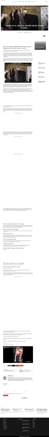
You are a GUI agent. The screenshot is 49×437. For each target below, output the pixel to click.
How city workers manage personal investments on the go (41, 67)
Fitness (39, 80)
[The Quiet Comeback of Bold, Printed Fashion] (18, 403)
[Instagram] (3, 427)
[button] (46, 1)
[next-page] (44, 36)
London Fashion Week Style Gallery (9, 370)
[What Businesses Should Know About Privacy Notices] (36, 77)
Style (24, 23)
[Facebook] (3, 426)
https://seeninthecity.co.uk (11, 376)
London (36, 45)
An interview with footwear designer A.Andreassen (24, 371)
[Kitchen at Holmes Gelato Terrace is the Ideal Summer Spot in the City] (40, 42)
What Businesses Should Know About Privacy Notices (41, 77)
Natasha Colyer (20, 32)
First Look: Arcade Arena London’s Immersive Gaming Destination (41, 63)
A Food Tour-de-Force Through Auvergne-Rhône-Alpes (25, 430)
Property (39, 71)
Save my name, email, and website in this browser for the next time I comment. (13, 393)
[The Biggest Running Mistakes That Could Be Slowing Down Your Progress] (36, 82)
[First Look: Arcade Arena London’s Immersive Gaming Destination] (36, 63)
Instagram (5, 427)
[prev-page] (43, 36)
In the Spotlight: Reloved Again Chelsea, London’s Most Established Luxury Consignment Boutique (42, 410)
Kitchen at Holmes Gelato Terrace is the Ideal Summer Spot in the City (39, 47)
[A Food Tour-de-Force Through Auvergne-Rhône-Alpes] (20, 431)
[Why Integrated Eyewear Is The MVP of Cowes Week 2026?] (30, 403)
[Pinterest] (3, 428)
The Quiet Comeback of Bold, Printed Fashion (17, 409)
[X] (3, 429)
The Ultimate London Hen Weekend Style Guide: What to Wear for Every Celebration (5, 410)
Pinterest (5, 428)
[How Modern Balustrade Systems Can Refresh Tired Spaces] (36, 72)
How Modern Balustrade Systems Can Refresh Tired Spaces (41, 73)
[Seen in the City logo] (4, 1)
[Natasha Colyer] (5, 378)
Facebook (5, 426)
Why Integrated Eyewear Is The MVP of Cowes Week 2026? (29, 409)
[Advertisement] (18, 40)
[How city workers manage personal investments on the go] (36, 68)
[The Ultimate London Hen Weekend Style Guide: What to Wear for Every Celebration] (6, 403)
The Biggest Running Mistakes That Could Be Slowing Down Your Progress (41, 82)
